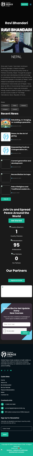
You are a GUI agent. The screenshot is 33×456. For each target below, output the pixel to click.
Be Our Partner (5, 387)
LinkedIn (15, 109)
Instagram (5, 109)
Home (3, 380)
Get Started (16, 220)
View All (6, 199)
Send (4, 434)
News (2, 392)
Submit (25, 333)
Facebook (5, 105)
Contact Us (4, 395)
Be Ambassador (6, 385)
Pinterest (23, 105)
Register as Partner (16, 280)
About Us (4, 382)
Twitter (14, 105)
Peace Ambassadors (7, 390)
